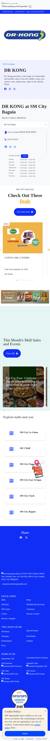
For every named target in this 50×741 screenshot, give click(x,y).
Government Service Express (37, 658)
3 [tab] (21, 280)
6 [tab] (28, 280)
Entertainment (6, 641)
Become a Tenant (32, 614)
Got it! (25, 734)
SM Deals (5, 604)
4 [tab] (24, 280)
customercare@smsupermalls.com (14, 584)
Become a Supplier (8, 618)
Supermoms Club (7, 659)
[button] (14, 6)
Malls (3, 600)
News (3, 646)
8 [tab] (33, 280)
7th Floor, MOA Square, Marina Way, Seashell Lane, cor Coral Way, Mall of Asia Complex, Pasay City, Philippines (23, 576)
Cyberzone (30, 609)
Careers (4, 614)
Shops (28, 600)
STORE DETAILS (7, 12)
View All (10, 353)
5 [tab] (26, 280)
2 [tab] (19, 280)
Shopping (4, 636)
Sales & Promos (32, 631)
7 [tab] (31, 280)
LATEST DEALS (20, 12)
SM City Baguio (9, 64)
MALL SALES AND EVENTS (35, 12)
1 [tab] (17, 280)
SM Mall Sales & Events (35, 604)
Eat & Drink (30, 636)
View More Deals (23, 212)
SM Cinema (5, 609)
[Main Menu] (30, 6)
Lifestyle (29, 641)
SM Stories (5, 632)
